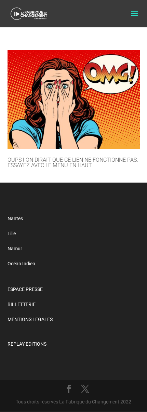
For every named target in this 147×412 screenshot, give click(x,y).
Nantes (15, 218)
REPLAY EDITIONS (27, 344)
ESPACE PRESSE (25, 289)
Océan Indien (21, 263)
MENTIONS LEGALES (30, 319)
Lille (12, 233)
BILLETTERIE (22, 304)
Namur (15, 248)
